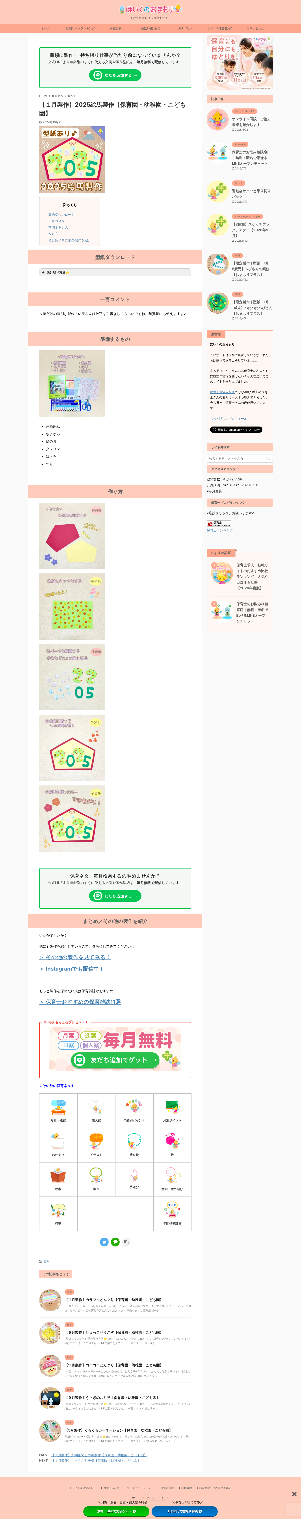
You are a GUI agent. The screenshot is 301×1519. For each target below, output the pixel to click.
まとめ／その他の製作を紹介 (69, 240)
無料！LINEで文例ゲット (114, 1511)
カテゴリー (185, 28)
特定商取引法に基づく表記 (215, 1488)
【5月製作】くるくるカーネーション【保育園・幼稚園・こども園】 (119, 1430)
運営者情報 (167, 1488)
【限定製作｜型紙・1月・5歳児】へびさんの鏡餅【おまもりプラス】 (252, 269)
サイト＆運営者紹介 (220, 28)
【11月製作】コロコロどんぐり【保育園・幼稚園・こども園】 (114, 1365)
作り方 (53, 234)
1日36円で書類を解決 (183, 1511)
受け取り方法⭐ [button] (58, 272)
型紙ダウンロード (61, 214)
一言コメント (58, 221)
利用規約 (186, 1488)
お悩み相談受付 (150, 28)
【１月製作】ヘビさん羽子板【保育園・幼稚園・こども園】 (96, 1460)
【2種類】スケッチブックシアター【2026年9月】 (250, 230)
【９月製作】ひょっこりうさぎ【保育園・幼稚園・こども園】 (114, 1332)
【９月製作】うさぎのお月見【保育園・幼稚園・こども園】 (112, 1397)
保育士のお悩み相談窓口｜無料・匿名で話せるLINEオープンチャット (251, 158)
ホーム (45, 28)
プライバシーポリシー (140, 1488)
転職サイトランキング (80, 28)
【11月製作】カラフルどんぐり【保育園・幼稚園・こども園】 (114, 1299)
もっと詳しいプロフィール (228, 418)
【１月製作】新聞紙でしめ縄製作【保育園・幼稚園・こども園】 (99, 1455)
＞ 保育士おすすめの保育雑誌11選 (80, 1002)
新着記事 (115, 28)
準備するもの (58, 227)
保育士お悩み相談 (222, 392)
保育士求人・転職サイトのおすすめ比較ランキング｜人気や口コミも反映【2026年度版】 (252, 576)
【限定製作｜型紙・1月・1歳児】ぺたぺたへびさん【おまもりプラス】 (252, 308)
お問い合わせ (255, 28)
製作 (46, 1261)
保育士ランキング (220, 530)
